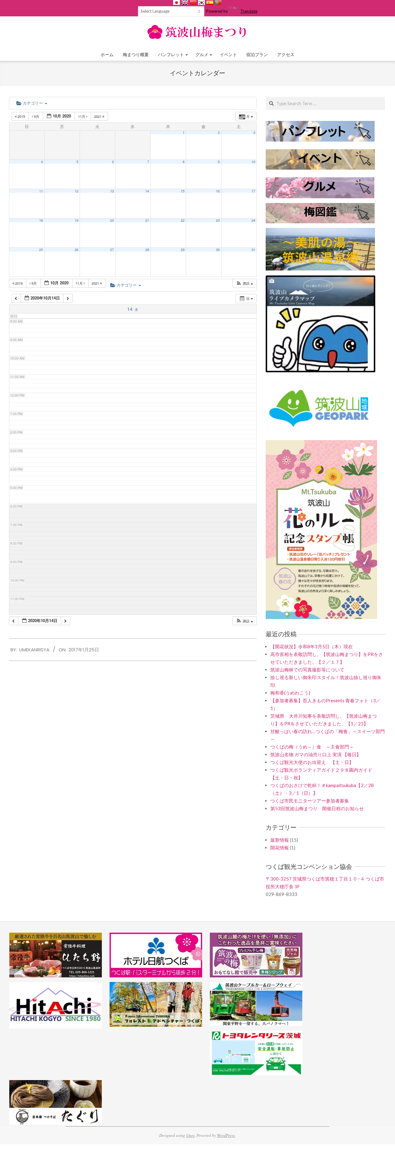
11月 (82, 116)
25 (41, 249)
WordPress (226, 1135)
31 (253, 249)
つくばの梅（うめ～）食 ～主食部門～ (312, 746)
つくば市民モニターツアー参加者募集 (309, 800)
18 (41, 220)
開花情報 (279, 847)
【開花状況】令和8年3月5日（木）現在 (311, 646)
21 (147, 220)
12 (76, 191)
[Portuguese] (218, 2)
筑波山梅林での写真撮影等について (307, 669)
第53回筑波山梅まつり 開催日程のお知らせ (317, 808)
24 (253, 220)
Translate (248, 11)
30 (218, 249)
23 (218, 220)
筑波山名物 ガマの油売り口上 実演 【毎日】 (315, 754)
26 (76, 249)
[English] (184, 2)
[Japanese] (176, 2)
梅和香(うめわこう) (290, 692)
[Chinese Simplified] (193, 2)
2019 (21, 116)
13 (112, 191)
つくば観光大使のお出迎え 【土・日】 (312, 762)
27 (112, 249)
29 (183, 249)
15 (183, 191)
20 (112, 220)
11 (41, 191)
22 (183, 220)
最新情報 (279, 840)
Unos (190, 1135)
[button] (244, 283)
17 (253, 191)
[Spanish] (209, 2)
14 (147, 191)
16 (218, 191)
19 (76, 220)
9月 (36, 116)
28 (147, 249)
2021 (98, 116)
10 (253, 161)
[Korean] (201, 2)
